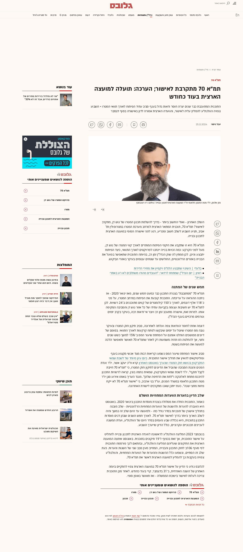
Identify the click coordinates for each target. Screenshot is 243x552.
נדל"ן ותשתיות (202, 69)
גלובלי (110, 15)
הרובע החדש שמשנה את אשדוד (41, 410)
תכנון (125, 498)
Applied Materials (49, 312)
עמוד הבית (216, 69)
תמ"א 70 (216, 80)
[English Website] (237, 15)
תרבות (53, 15)
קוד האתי (135, 516)
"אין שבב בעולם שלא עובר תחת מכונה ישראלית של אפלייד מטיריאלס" (41, 319)
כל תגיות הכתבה (196, 504)
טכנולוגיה (121, 15)
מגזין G (63, 15)
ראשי (206, 15)
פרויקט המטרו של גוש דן (163, 492)
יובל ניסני (216, 124)
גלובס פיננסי (195, 15)
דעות (87, 15)
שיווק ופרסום (76, 15)
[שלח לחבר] (217, 261)
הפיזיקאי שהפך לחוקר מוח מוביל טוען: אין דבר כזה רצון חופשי (41, 299)
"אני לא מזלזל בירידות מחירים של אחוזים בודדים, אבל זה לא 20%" (40, 98)
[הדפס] (143, 124)
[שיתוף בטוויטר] (91, 124)
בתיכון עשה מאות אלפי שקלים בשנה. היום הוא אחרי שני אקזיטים (40, 281)
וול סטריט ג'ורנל (40, 15)
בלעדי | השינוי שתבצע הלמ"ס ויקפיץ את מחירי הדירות (168, 268)
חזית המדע (53, 294)
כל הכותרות (181, 15)
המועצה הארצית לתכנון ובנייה (183, 498)
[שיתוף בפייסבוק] (110, 124)
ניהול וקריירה (98, 15)
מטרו (133, 492)
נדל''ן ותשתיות (145, 15)
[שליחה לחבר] (119, 124)
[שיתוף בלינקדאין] (217, 251)
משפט (131, 15)
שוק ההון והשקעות (164, 15)
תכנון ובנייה (147, 498)
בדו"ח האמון (118, 516)
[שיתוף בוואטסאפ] (101, 124)
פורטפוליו (53, 275)
